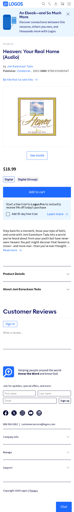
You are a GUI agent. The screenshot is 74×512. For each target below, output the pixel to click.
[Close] (68, 14)
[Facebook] (5, 413)
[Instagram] (22, 413)
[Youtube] (30, 413)
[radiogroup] (37, 179)
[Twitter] (14, 413)
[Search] (43, 4)
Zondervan (24, 70)
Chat (64, 506)
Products (8, 44)
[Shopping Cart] (62, 4)
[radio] (9, 179)
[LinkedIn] (39, 413)
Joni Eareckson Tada (20, 66)
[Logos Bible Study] (13, 4)
